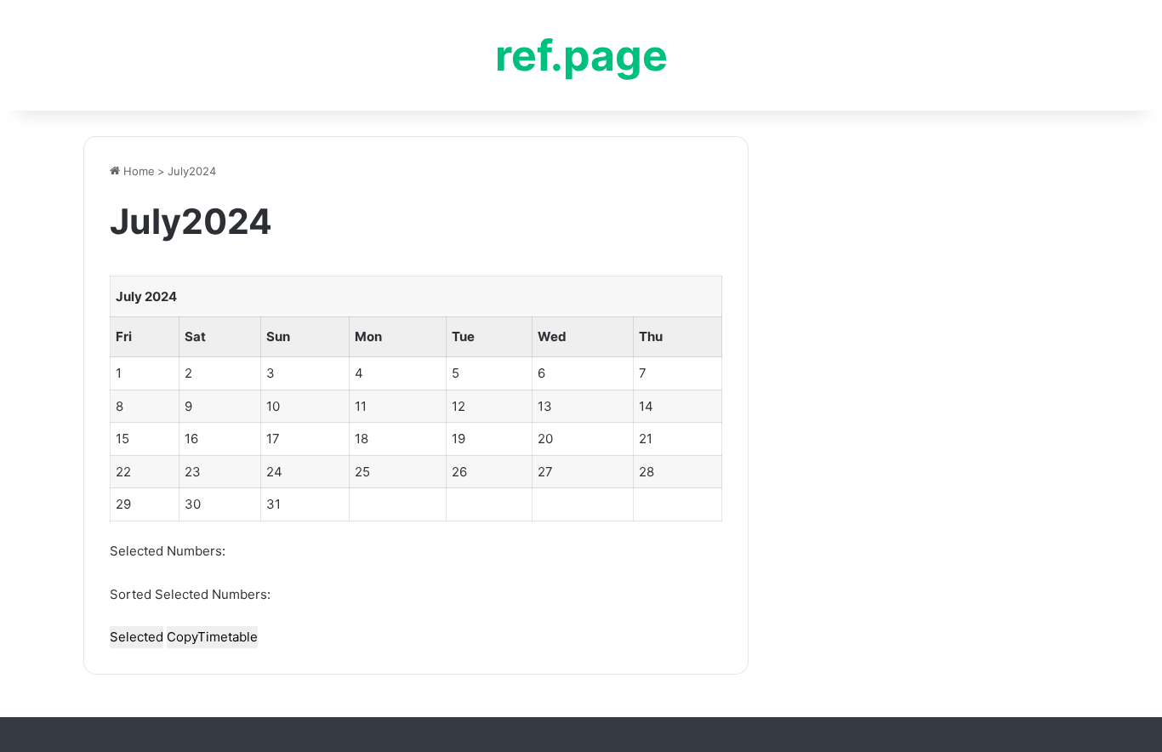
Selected (136, 637)
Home (137, 171)
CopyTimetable (212, 637)
